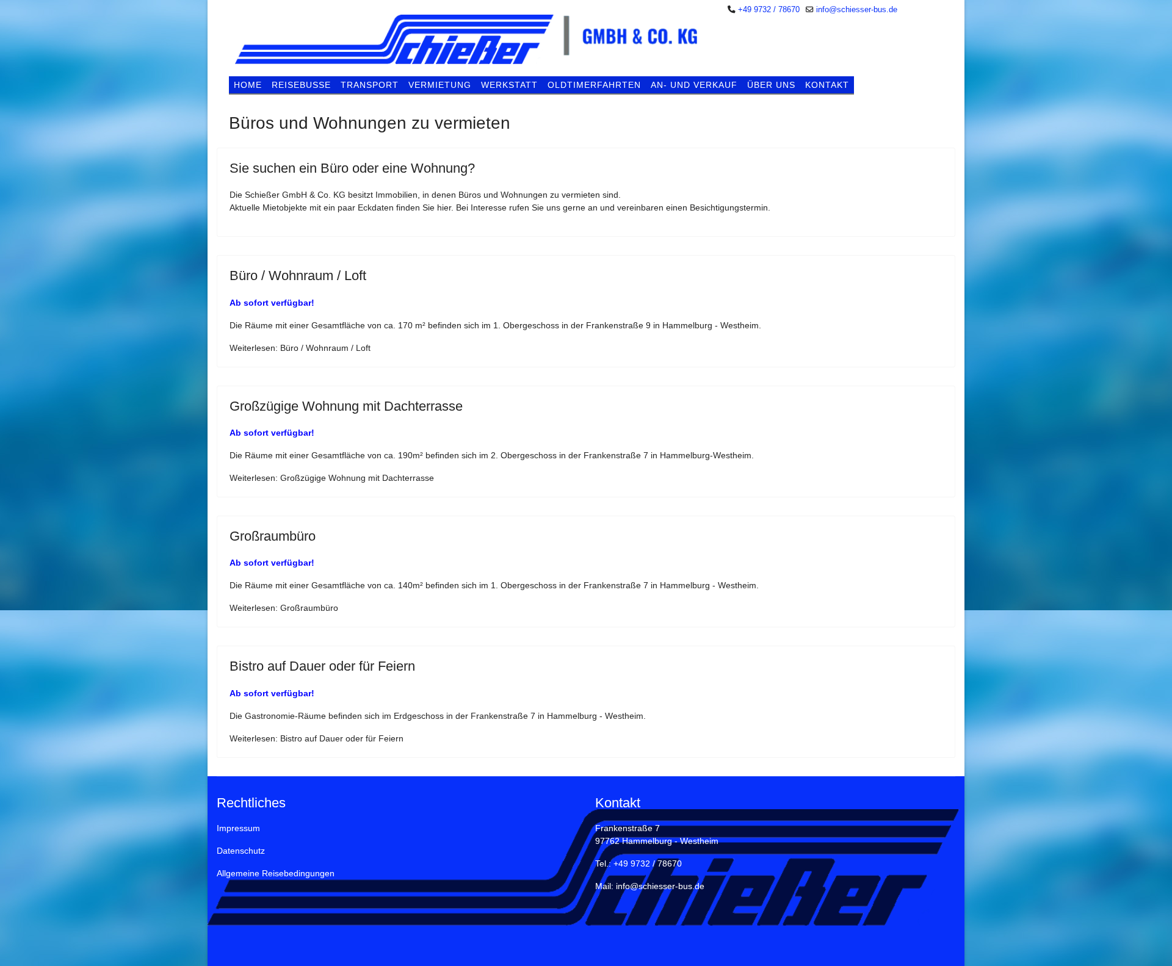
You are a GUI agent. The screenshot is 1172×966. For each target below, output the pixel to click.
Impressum (238, 828)
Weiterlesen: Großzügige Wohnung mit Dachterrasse (332, 478)
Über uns (771, 85)
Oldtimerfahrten (594, 85)
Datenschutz (241, 851)
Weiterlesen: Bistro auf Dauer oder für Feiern (316, 738)
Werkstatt (509, 85)
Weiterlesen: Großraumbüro (284, 608)
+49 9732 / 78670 (769, 9)
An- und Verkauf (694, 85)
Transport (370, 85)
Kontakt (827, 85)
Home (248, 85)
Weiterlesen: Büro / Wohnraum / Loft (300, 348)
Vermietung (439, 85)
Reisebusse (301, 85)
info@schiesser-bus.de (856, 9)
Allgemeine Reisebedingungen (276, 873)
